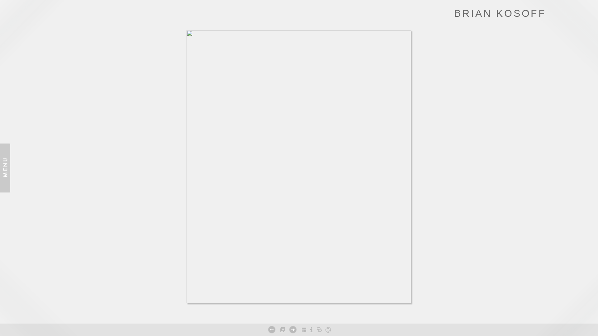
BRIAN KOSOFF (500, 13)
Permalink (314, 313)
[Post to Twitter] (296, 316)
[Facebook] (290, 316)
